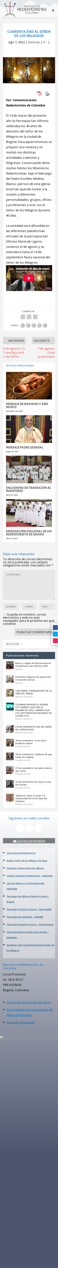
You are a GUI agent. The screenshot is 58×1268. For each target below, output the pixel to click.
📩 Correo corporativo (29, 841)
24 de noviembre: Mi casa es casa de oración (33, 783)
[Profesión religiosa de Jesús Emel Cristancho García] (10, 679)
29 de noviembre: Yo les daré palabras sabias (30, 742)
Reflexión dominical (23, 696)
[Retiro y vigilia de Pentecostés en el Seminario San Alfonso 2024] (10, 665)
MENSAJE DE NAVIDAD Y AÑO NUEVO (27, 405)
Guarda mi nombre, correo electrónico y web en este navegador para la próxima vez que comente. (28, 619)
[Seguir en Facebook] (55, 627)
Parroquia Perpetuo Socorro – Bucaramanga (30, 924)
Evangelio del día (22, 746)
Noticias (34, 42)
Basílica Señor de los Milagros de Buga (26, 860)
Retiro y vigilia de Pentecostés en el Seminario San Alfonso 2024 (33, 664)
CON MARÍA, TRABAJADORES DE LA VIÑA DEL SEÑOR (33, 692)
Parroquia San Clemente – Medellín (24, 916)
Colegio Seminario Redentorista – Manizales (29, 875)
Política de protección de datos (28, 1002)
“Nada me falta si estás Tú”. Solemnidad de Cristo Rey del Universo (31, 798)
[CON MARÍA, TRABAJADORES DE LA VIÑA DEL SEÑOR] (10, 693)
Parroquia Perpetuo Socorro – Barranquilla (29, 909)
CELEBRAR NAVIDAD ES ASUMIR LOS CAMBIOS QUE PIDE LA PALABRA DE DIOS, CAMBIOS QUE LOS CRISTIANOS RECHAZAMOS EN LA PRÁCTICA (33, 710)
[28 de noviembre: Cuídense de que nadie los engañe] (10, 756)
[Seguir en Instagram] (55, 640)
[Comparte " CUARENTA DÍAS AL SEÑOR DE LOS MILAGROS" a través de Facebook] (23, 317)
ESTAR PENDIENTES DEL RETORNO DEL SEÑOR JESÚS (33, 728)
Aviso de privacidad (20, 1022)
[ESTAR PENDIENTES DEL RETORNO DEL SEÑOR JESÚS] (10, 729)
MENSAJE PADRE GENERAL (24, 447)
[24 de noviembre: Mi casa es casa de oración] (10, 784)
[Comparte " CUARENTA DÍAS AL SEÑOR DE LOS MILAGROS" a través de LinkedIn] (35, 317)
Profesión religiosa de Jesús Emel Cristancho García (33, 678)
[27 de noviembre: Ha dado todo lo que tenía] (10, 770)
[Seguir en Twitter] (55, 634)
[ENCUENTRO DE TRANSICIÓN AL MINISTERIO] (29, 469)
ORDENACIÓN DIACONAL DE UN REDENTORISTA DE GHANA (29, 532)
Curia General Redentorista (20, 852)
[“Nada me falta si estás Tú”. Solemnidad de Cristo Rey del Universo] (10, 798)
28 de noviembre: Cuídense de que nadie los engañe (33, 756)
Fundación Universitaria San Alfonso (25, 868)
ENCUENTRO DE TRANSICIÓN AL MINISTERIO (28, 489)
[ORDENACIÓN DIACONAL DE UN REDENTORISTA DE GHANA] (29, 513)
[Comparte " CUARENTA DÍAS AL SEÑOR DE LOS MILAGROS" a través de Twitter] (29, 317)
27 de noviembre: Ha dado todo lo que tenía (33, 769)
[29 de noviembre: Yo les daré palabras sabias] (10, 742)
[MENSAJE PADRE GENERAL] (29, 429)
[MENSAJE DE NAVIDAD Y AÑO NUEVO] (29, 386)
